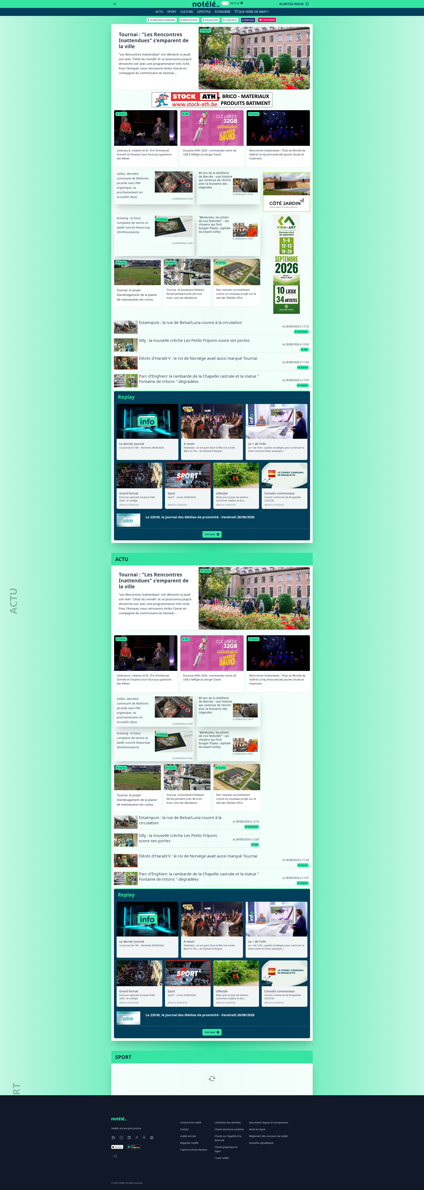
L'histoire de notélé (190, 1122)
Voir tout (210, 534)
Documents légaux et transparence (268, 1122)
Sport (171, 12)
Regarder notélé (189, 1142)
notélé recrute (188, 1136)
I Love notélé (222, 1158)
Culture (186, 12)
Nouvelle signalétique (261, 1142)
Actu (159, 12)
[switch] (225, 3)
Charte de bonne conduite (229, 1129)
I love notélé (269, 19)
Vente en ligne (257, 1129)
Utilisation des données (228, 1122)
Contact (184, 1129)
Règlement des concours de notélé (268, 1136)
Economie (223, 12)
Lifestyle (204, 12)
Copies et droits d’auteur (193, 1149)
